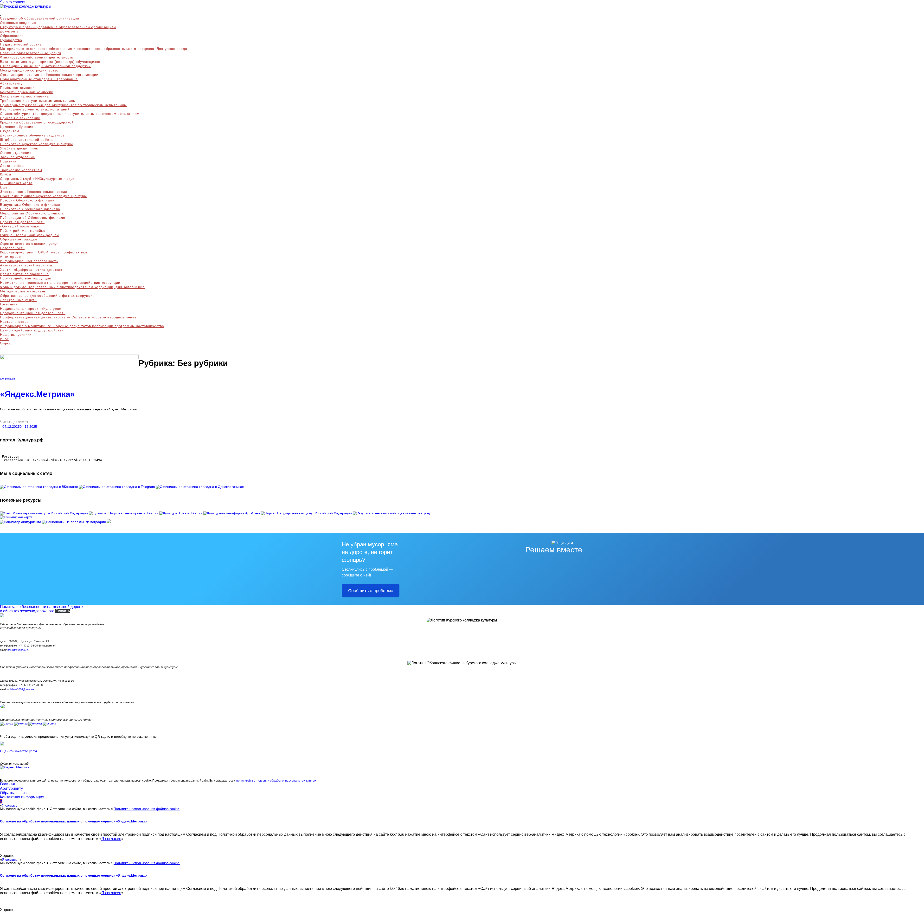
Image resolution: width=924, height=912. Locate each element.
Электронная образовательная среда (33, 192)
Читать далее (12, 422)
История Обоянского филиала (27, 200)
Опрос (5, 343)
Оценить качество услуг (18, 751)
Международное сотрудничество (29, 70)
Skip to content (12, 2)
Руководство (11, 40)
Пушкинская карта (16, 183)
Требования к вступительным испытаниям (38, 101)
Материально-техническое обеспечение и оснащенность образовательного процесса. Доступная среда (93, 49)
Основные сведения (18, 23)
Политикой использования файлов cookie (147, 809)
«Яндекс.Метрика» (37, 394)
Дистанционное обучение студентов (32, 135)
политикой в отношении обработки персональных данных (276, 780)
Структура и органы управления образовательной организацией (58, 27)
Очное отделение (16, 153)
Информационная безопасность (29, 261)
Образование (12, 36)
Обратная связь (14, 793)
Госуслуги (9, 304)
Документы (9, 31)
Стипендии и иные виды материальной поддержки (45, 66)
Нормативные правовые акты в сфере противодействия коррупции (60, 283)
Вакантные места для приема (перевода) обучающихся (50, 62)
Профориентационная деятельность (32, 313)
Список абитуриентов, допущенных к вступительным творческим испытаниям (70, 114)
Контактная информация (22, 797)
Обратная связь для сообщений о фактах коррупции (47, 296)
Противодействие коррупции (25, 278)
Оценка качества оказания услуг (29, 244)
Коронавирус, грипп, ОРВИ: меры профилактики (43, 252)
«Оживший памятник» (19, 226)
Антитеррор (10, 257)
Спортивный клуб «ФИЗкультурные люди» (37, 179)
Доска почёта (12, 166)
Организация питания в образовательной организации (49, 75)
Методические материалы (23, 291)
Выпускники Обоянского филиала (30, 205)
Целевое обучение (16, 127)
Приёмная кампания (18, 88)
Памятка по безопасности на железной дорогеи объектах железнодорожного (41, 609)
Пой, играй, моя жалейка (22, 231)
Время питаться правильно (24, 274)
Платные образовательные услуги (30, 53)
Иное (4, 339)
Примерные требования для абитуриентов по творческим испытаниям (63, 105)
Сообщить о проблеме (370, 590)
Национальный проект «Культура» (30, 308)
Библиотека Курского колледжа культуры (36, 144)
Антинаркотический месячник (26, 265)
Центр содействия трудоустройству (31, 330)
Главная (7, 784)
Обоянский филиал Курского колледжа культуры (43, 196)
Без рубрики (7, 378)
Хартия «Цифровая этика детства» (31, 270)
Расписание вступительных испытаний (35, 109)
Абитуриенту (11, 788)
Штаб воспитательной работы (26, 140)
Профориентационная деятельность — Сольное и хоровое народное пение (68, 317)
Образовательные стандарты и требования (39, 79)
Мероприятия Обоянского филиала (32, 213)
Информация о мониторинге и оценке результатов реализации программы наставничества (82, 326)
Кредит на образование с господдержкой (37, 122)
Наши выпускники (16, 334)
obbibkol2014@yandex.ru (22, 689)
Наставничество (14, 321)
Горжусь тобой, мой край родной (29, 235)
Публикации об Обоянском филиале (32, 218)
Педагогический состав (20, 44)
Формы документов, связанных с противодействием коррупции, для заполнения (72, 287)
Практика (8, 161)
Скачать (62, 611)
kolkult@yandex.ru (18, 649)
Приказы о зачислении (20, 118)
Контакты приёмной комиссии (26, 92)
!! (2, 706)
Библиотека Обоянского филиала (30, 209)
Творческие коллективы (21, 170)
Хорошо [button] (7, 856)
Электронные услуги (18, 300)
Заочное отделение (17, 157)
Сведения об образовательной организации (39, 18)
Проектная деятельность (22, 222)
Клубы (5, 174)
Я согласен (10, 805)
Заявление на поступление (24, 96)
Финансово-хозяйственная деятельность (36, 57)
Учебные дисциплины (19, 148)
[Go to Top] (1, 801)
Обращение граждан (18, 239)
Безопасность (12, 248)
